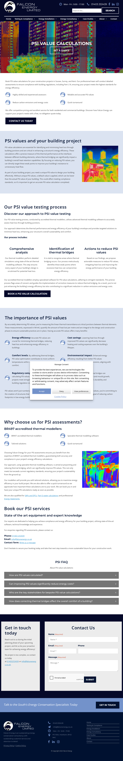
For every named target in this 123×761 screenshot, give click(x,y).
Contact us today (21, 121)
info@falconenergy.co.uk (21, 539)
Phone (81, 646)
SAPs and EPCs (31, 495)
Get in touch (107, 705)
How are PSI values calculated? (26, 575)
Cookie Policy (60, 396)
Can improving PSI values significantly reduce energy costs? (41, 584)
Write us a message (28, 542)
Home (8, 19)
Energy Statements (12, 499)
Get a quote (61, 50)
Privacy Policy (9, 745)
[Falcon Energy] (22, 6)
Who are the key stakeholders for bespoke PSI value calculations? (44, 592)
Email (55, 646)
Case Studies (88, 19)
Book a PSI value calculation (27, 293)
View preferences (81, 391)
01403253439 (13, 661)
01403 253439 (99, 4)
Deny (61, 391)
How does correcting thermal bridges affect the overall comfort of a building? (51, 601)
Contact (114, 19)
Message (57, 657)
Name (55, 634)
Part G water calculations (48, 495)
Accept (41, 391)
